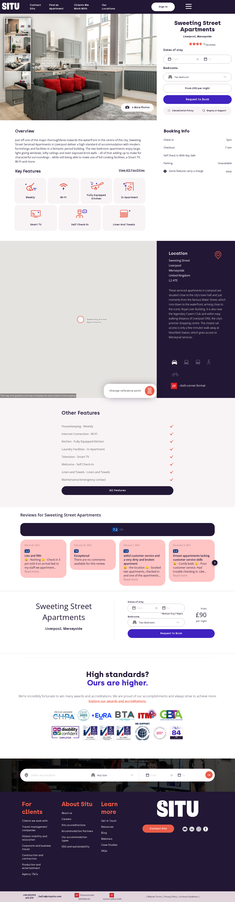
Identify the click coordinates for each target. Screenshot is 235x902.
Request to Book (197, 99)
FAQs (104, 851)
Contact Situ (35, 6)
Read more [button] (81, 579)
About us (67, 813)
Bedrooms (170, 68)
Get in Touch (108, 820)
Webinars (106, 838)
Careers (66, 819)
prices (229, 171)
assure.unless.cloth (112, 898)
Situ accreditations (74, 825)
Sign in (163, 6)
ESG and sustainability (75, 846)
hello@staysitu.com (50, 896)
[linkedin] (191, 829)
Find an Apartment (56, 6)
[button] (20, 562)
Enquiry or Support (216, 110)
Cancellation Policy (183, 110)
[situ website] (10, 7)
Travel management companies (34, 828)
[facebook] (205, 829)
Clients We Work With (81, 6)
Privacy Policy (170, 896)
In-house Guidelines (188, 896)
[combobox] (53, 775)
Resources (107, 826)
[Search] (209, 774)
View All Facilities (132, 170)
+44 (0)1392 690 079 (29, 896)
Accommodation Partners (77, 831)
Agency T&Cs (30, 874)
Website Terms (154, 896)
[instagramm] (198, 829)
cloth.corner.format (192, 385)
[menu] (188, 7)
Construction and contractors (32, 857)
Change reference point (125, 390)
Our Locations (108, 6)
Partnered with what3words (86, 896)
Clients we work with (35, 820)
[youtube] (185, 829)
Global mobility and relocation (34, 838)
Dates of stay (173, 50)
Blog (104, 832)
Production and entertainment (31, 866)
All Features (117, 490)
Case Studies (109, 845)
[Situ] (177, 816)
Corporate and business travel (36, 847)
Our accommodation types (74, 839)
